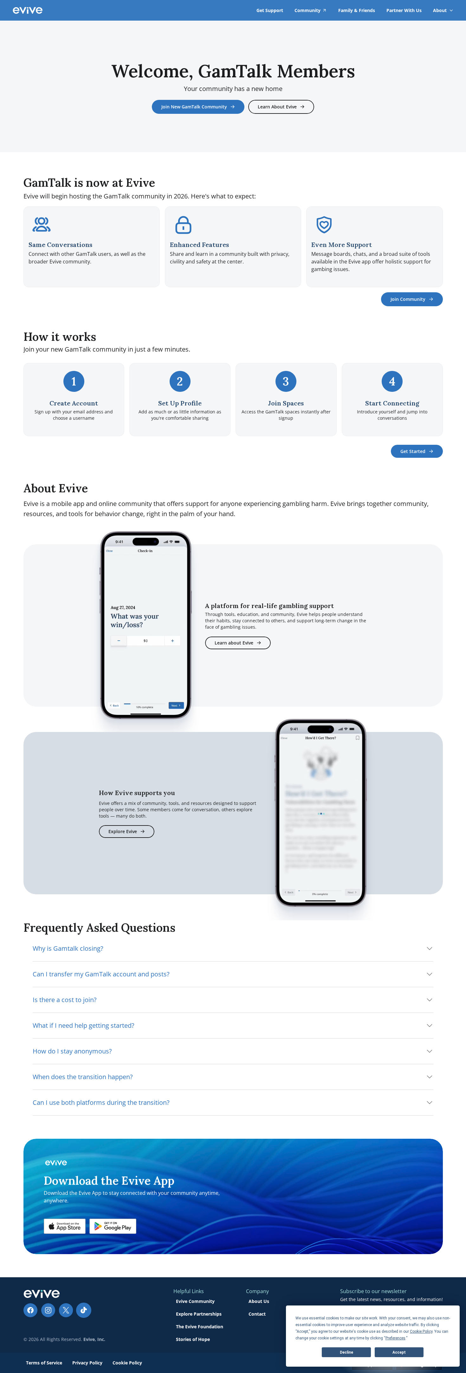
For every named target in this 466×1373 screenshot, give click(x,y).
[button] (65, 1226)
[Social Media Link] (30, 1310)
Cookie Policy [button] (421, 1331)
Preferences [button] (395, 1338)
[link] (439, 10)
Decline (346, 1352)
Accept (399, 1352)
